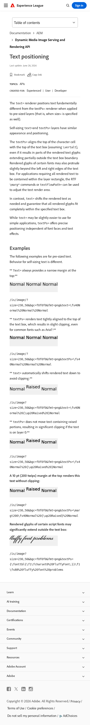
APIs (22, 84)
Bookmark (19, 74)
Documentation (20, 33)
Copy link (37, 74)
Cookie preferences (40, 708)
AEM (39, 33)
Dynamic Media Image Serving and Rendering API (37, 43)
